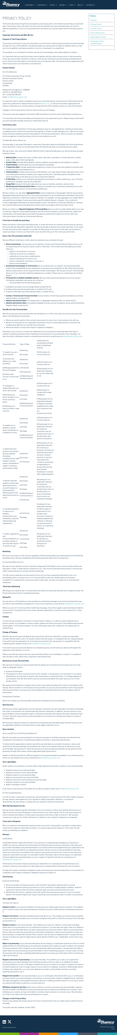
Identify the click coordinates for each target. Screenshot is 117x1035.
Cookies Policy (96, 28)
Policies (94, 20)
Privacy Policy (96, 24)
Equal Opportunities (98, 37)
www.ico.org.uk (46, 103)
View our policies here (9, 1027)
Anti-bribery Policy (98, 33)
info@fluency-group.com (17, 97)
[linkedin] (4, 1022)
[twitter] (9, 1022)
